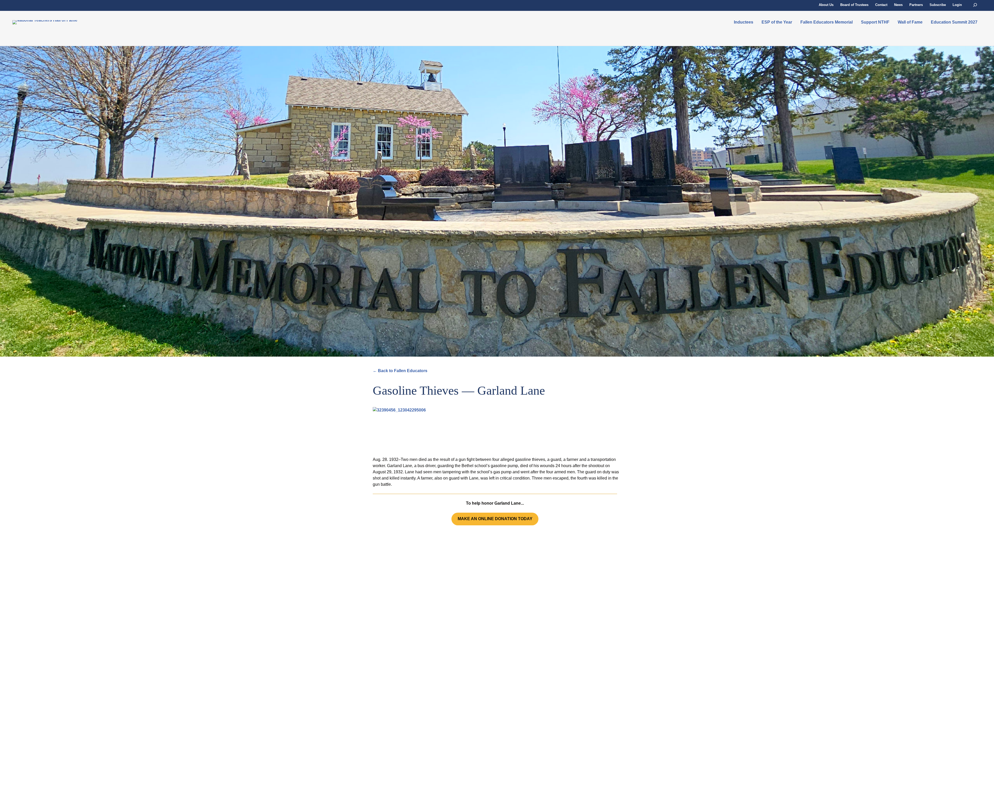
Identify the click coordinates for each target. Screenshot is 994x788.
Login (957, 5)
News (898, 5)
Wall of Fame (910, 22)
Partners (916, 5)
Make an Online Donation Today (495, 519)
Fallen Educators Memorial (826, 22)
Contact (881, 5)
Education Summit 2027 (954, 22)
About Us (826, 5)
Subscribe (938, 5)
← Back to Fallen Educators (400, 371)
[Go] (975, 5)
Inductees (743, 22)
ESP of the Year (777, 22)
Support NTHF (875, 22)
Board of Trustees (854, 5)
